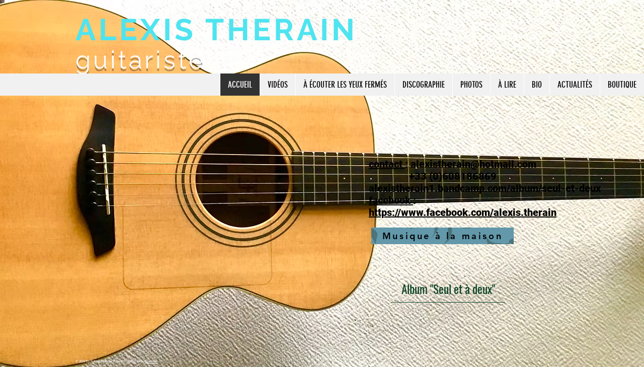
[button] (277, 85)
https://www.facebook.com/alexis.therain (462, 212)
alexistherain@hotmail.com (473, 164)
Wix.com (150, 361)
